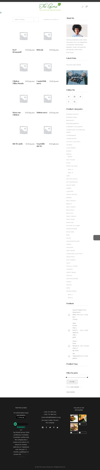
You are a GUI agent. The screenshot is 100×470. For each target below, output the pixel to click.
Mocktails (70, 210)
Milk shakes (71, 207)
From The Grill (72, 166)
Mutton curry (42, 112)
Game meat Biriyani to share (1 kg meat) (76, 345)
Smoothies (70, 257)
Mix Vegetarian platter (76, 356)
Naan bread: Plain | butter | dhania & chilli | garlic (75, 330)
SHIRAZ (69, 244)
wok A (70, 294)
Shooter (69, 247)
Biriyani (40, 50)
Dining (68, 151)
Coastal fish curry (41, 82)
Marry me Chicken (16, 113)
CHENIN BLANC (71, 138)
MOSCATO (70, 213)
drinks (69, 154)
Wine (68, 288)
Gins (68, 176)
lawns (68, 188)
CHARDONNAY (71, 135)
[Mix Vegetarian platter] (69, 356)
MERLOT (69, 204)
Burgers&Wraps (72, 123)
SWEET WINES (71, 272)
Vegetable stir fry (41, 145)
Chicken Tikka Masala (18, 82)
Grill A (70, 169)
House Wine (70, 185)
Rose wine (70, 232)
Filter (72, 381)
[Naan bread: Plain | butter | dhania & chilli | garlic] (69, 330)
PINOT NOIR (70, 219)
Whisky (69, 285)
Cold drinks (71, 148)
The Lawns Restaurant (46, 467)
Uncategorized (72, 278)
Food (68, 163)
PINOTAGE (70, 222)
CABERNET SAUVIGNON (74, 127)
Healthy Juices (72, 179)
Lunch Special (71, 194)
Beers (70, 157)
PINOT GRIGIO (71, 216)
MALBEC (69, 197)
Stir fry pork (17, 144)
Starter (69, 269)
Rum (68, 235)
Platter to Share (73, 225)
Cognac (69, 145)
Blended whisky (72, 114)
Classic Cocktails (73, 142)
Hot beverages (72, 182)
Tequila (69, 275)
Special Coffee (72, 266)
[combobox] (25, 19)
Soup (68, 263)
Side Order (70, 250)
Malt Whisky (71, 201)
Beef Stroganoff (16, 51)
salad (68, 238)
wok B (70, 298)
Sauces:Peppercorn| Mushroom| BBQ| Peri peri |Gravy (79, 314)
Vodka (68, 282)
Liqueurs (69, 191)
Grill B (70, 172)
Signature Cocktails (74, 254)
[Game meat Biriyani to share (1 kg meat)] (69, 345)
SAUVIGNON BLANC (73, 241)
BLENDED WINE (71, 117)
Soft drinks (71, 260)
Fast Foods (70, 160)
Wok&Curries (71, 291)
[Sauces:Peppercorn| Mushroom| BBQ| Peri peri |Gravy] (69, 314)
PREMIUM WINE (71, 229)
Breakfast (70, 120)
